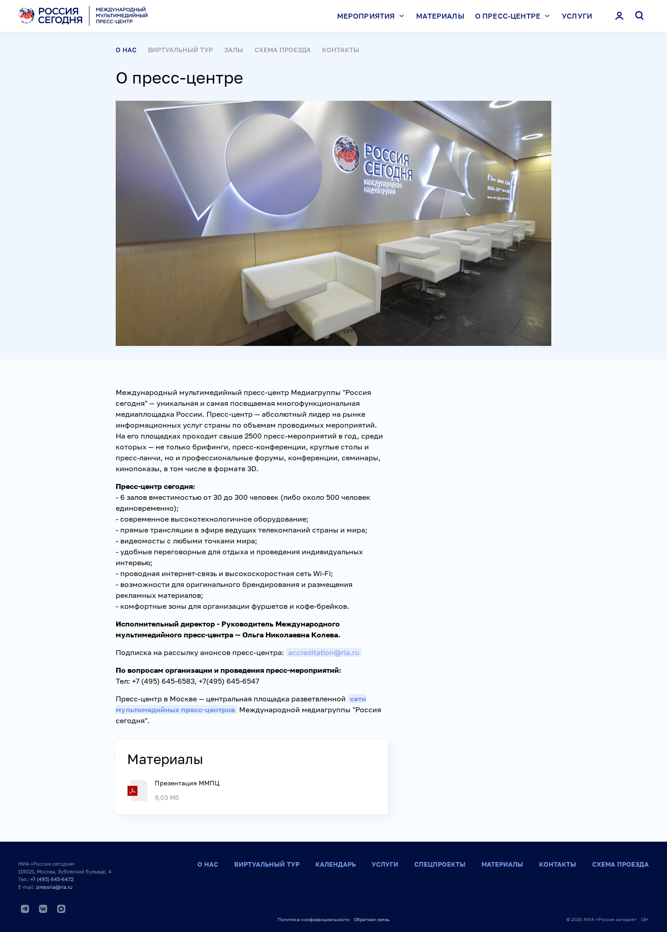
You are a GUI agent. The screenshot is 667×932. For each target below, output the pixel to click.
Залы (233, 50)
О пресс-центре (507, 15)
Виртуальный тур (180, 50)
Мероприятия (366, 15)
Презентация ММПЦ (187, 783)
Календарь (335, 864)
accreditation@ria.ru (323, 652)
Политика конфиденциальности (313, 919)
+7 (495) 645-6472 (52, 879)
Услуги (577, 15)
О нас (207, 864)
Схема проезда (283, 50)
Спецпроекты (440, 864)
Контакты (340, 50)
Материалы (440, 15)
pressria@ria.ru (54, 887)
